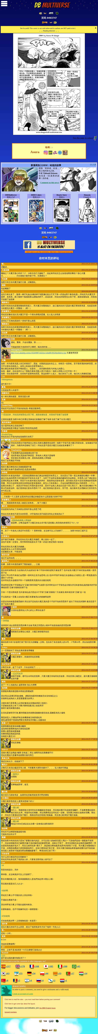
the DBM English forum (47, 1008)
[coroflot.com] (60, 152)
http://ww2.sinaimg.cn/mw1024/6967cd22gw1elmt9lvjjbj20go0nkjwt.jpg (38, 353)
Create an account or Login (22, 994)
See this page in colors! (83, 138)
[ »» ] (55, 22)
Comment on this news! (49, 183)
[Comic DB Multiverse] (65, 152)
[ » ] (44, 23)
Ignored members (11, 1012)
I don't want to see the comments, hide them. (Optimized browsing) (49, 252)
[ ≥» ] (51, 22)
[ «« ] (41, 13)
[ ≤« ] (45, 13)
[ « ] (51, 13)
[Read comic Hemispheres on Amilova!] (55, 152)
